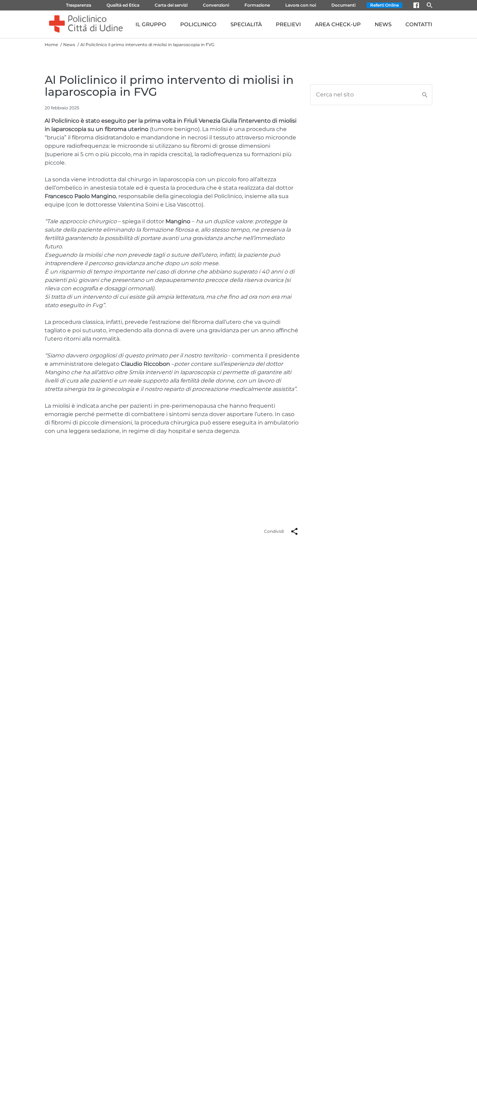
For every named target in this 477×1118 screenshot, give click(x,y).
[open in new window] (416, 5)
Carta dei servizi (171, 5)
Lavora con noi (300, 5)
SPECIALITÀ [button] (246, 24)
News (69, 44)
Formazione (257, 5)
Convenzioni (216, 5)
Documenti (343, 5)
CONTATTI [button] (418, 24)
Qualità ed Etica (123, 5)
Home (51, 44)
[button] (294, 531)
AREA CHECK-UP (338, 24)
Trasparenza (78, 5)
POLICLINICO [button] (198, 24)
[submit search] (426, 95)
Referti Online (384, 5)
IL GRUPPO (150, 24)
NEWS (383, 24)
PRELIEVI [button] (288, 24)
